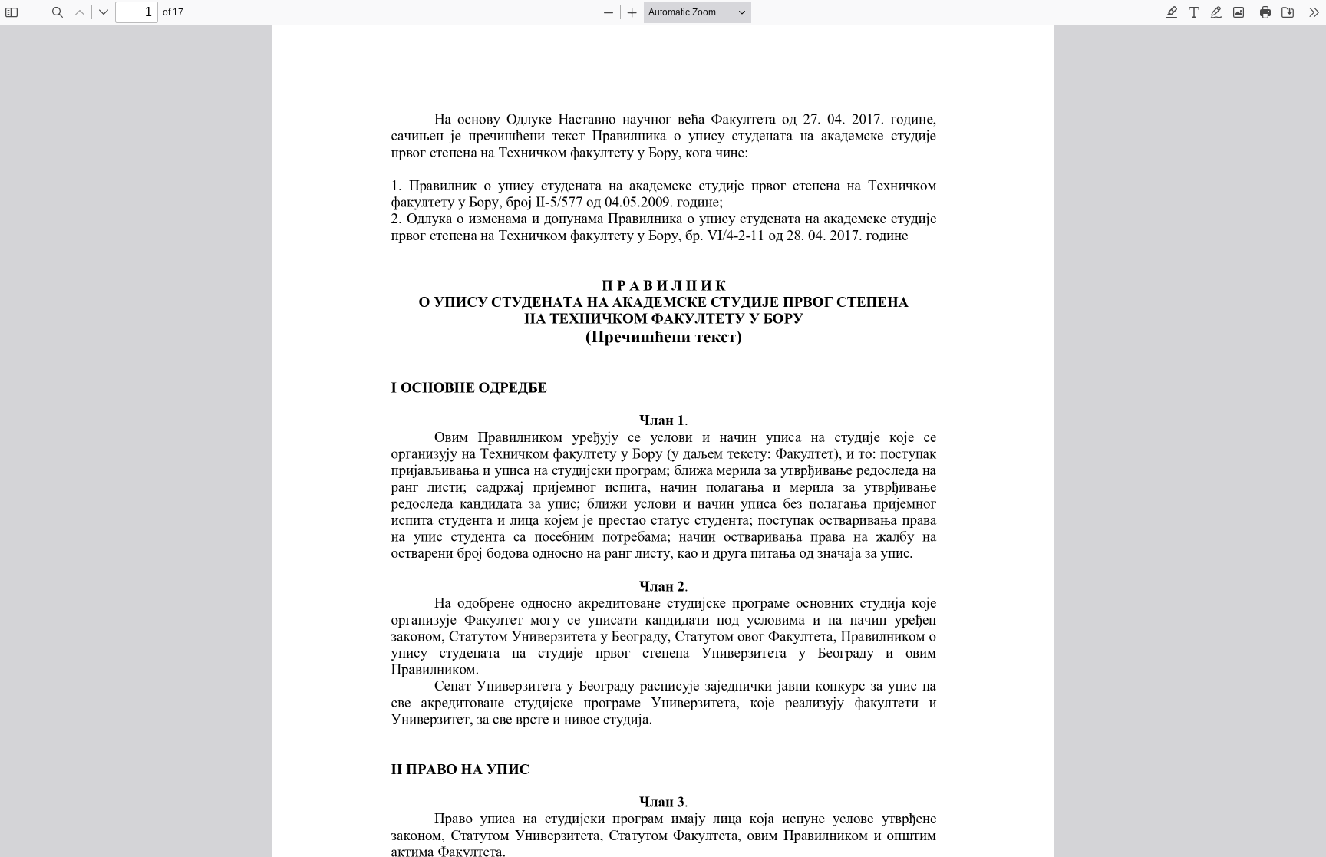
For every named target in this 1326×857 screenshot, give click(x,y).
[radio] (1172, 12)
